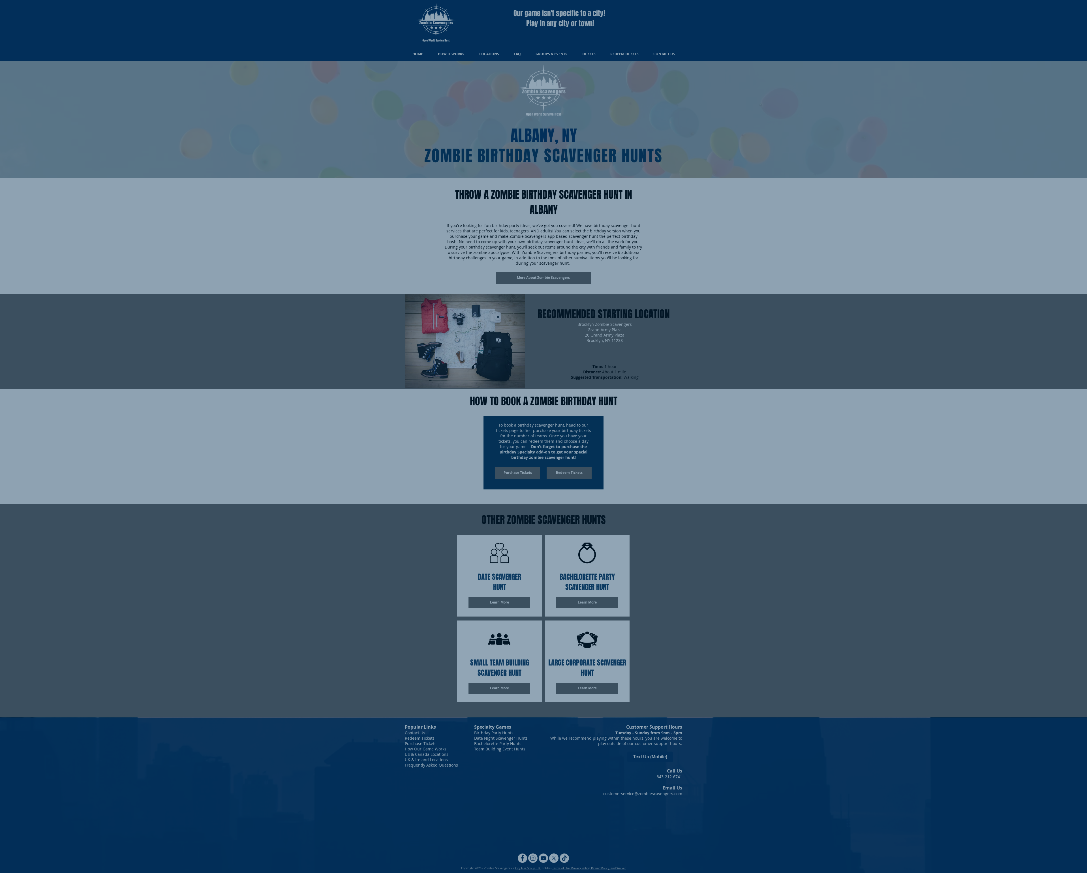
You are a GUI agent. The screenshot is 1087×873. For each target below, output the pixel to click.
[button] (678, 788)
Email (452, 846)
